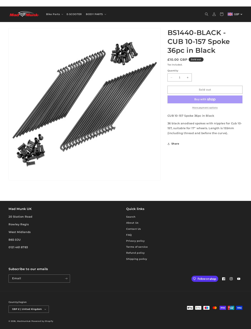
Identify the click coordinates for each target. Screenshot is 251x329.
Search (131, 216)
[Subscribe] (66, 279)
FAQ (129, 234)
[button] (54, 14)
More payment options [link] (205, 107)
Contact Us (133, 228)
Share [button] (175, 143)
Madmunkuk (24, 321)
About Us (132, 222)
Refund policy (135, 252)
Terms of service (137, 246)
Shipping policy (136, 259)
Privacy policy (135, 240)
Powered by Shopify (42, 321)
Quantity (173, 70)
